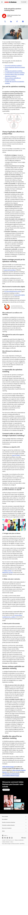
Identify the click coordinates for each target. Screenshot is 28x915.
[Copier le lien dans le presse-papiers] (23, 21)
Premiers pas (6, 789)
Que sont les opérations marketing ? (13, 65)
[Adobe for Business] (10, 2)
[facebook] (2, 837)
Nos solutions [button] (4, 819)
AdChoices (22, 843)
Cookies (11, 841)
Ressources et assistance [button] (6, 828)
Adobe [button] (3, 831)
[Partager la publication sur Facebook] (17, 21)
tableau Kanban (8, 570)
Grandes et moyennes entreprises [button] (8, 822)
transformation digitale (19, 295)
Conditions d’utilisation (5, 841)
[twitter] (7, 837)
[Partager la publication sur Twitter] (5, 21)
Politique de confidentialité (19, 840)
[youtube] (12, 837)
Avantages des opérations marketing (13, 71)
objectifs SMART (16, 455)
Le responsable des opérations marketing (14, 72)
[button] (14, 835)
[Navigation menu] (2, 2)
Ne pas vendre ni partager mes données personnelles (10, 843)
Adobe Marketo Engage (8, 766)
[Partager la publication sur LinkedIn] (11, 21)
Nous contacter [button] (5, 816)
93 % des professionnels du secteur (12, 291)
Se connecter (23, 2)
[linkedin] (9, 837)
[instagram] (5, 837)
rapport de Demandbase (9, 270)
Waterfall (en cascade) (7, 572)
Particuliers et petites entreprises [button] (8, 825)
